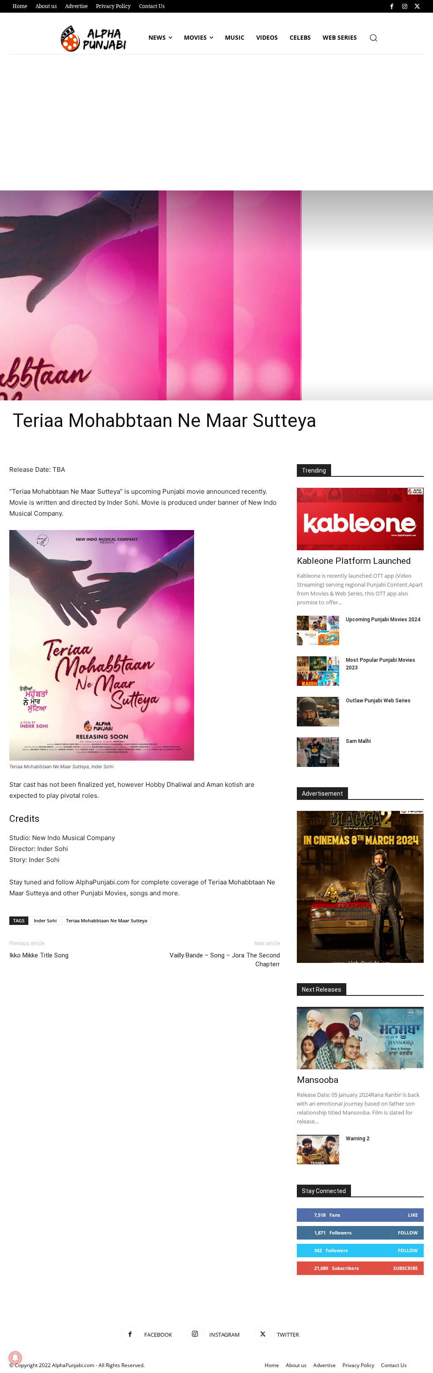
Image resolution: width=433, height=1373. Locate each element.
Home (272, 1365)
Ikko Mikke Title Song (39, 955)
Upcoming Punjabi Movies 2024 (383, 620)
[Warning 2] (318, 1149)
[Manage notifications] (15, 1358)
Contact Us (394, 1365)
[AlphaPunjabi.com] (96, 38)
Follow (408, 1232)
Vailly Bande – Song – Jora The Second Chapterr (225, 960)
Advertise (324, 1365)
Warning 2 (358, 1139)
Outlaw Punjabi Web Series (378, 701)
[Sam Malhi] (318, 752)
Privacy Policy (358, 1365)
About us (296, 1365)
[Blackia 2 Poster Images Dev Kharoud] (360, 887)
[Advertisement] (216, 127)
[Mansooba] (360, 1038)
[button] (373, 37)
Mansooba (317, 1080)
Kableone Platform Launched (354, 561)
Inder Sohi (45, 920)
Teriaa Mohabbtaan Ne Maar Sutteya (106, 920)
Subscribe (405, 1268)
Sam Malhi (358, 741)
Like (413, 1215)
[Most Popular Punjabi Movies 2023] (318, 671)
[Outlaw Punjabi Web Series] (318, 711)
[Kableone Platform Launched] (360, 519)
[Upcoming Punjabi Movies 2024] (318, 630)
